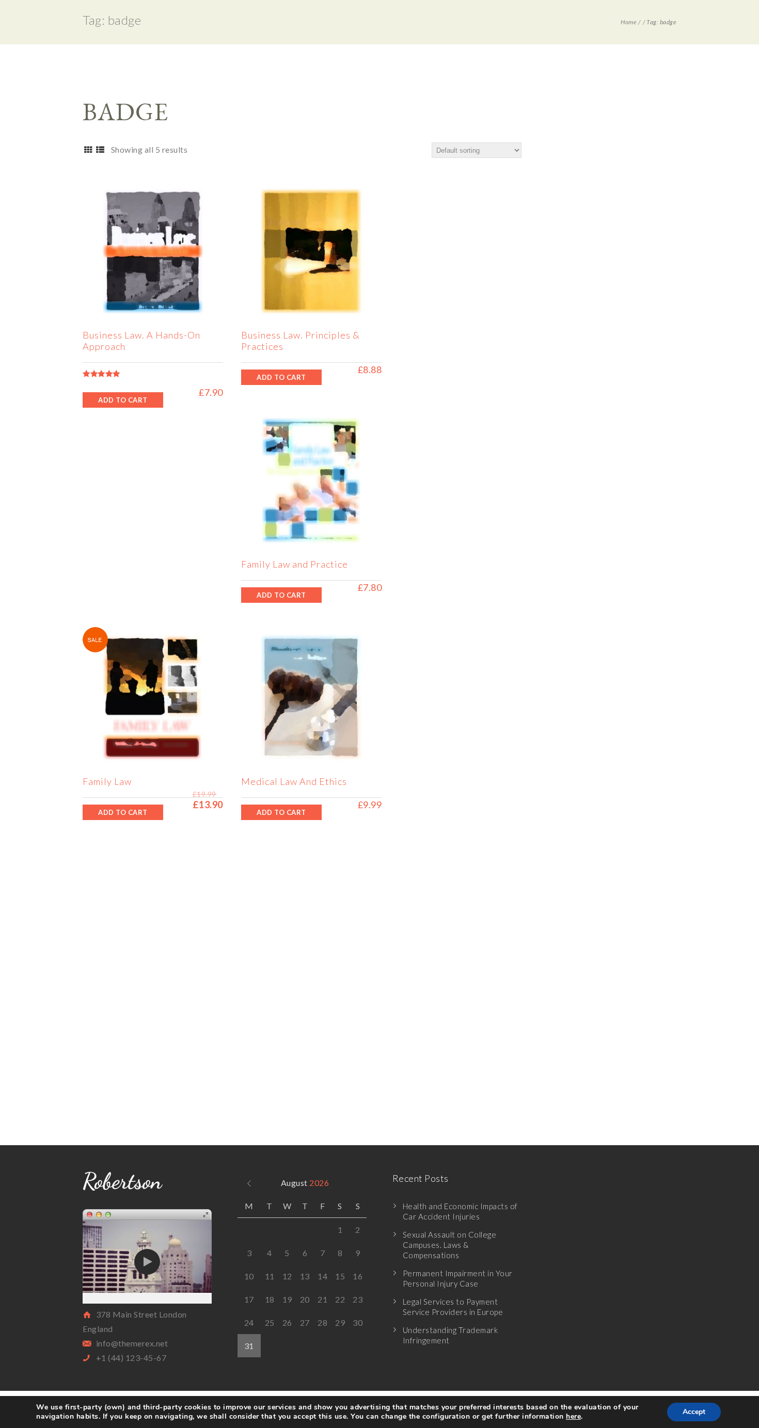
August (305, 1183)
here (573, 1416)
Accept (694, 1412)
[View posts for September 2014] (249, 1182)
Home (629, 22)
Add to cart (123, 400)
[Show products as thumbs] (88, 149)
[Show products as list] (99, 149)
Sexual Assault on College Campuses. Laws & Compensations (450, 1245)
